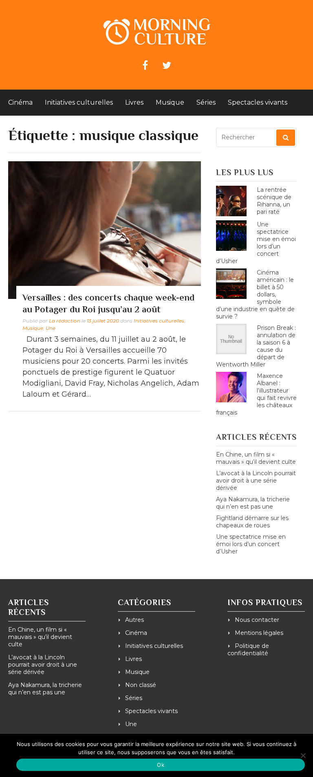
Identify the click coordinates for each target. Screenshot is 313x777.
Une (50, 328)
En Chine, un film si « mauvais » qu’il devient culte (256, 458)
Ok (160, 765)
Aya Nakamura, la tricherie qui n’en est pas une (253, 503)
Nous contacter (257, 619)
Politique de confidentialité (248, 649)
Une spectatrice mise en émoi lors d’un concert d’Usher (251, 544)
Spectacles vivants (257, 102)
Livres (134, 102)
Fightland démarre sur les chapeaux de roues (252, 521)
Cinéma (20, 102)
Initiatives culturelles (79, 102)
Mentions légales (259, 633)
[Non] (303, 755)
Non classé (140, 685)
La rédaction (64, 321)
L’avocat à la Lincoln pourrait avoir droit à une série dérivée (256, 481)
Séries (206, 102)
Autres (134, 619)
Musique (170, 102)
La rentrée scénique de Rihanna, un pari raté (274, 200)
